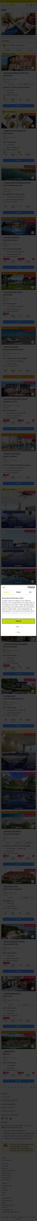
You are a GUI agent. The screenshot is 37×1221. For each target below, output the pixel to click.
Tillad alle (18, 621)
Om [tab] (30, 592)
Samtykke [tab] (7, 592)
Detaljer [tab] (18, 592)
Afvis (18, 632)
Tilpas (17, 626)
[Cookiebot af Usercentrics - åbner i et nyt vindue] (27, 587)
